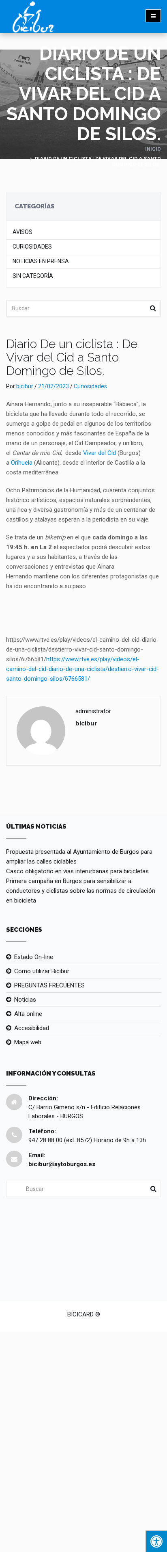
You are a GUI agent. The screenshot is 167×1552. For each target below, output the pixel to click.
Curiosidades (32, 247)
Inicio (153, 149)
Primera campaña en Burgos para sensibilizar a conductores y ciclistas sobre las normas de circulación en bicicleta (80, 890)
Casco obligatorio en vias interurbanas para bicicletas (77, 871)
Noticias (25, 999)
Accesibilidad (31, 1028)
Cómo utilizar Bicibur (41, 971)
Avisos (22, 232)
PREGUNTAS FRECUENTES (49, 985)
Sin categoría (33, 276)
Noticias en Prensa (41, 261)
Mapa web (27, 1042)
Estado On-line (33, 957)
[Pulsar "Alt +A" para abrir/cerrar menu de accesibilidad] (156, 1541)
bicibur (24, 386)
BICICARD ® (83, 1314)
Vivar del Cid (99, 453)
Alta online (28, 1013)
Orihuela (21, 462)
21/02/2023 (53, 386)
